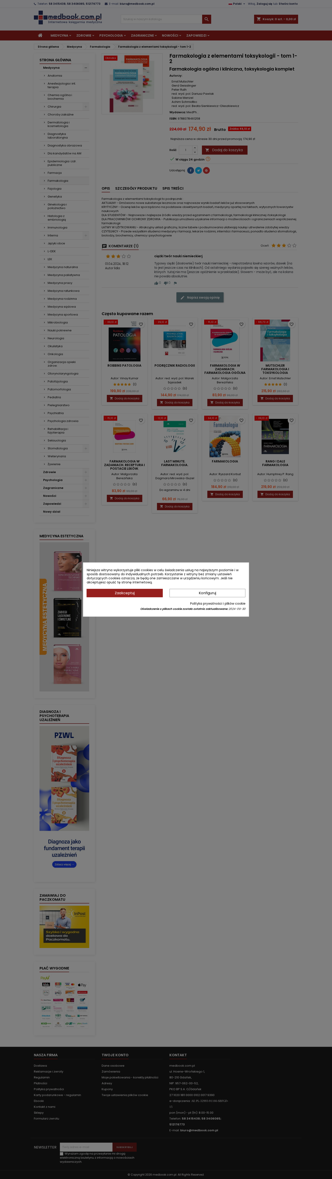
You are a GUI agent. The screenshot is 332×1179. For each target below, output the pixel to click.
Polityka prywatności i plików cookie (217, 603)
